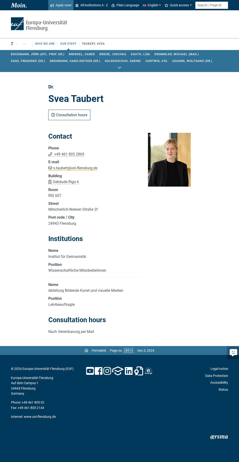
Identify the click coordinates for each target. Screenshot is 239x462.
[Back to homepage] (39, 24)
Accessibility (219, 382)
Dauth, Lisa (140, 54)
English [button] (153, 5)
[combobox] (211, 5)
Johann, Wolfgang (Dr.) (192, 61)
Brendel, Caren (82, 54)
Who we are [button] (45, 43)
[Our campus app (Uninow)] (117, 371)
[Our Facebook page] (98, 371)
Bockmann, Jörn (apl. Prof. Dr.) (37, 54)
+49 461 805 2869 (68, 154)
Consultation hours (71, 115)
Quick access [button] (179, 5)
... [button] (24, 43)
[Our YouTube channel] (90, 371)
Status (223, 389)
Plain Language (127, 5)
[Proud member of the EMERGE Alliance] (148, 371)
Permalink (99, 350)
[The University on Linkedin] (128, 371)
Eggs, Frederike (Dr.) (28, 61)
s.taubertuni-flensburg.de (75, 168)
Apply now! (64, 5)
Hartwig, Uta (156, 61)
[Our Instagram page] (107, 371)
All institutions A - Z (94, 5)
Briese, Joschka (112, 54)
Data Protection (216, 376)
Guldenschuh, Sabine (123, 61)
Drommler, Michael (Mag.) (177, 54)
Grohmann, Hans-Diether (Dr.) (75, 61)
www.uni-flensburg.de (40, 417)
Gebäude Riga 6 (66, 182)
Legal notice (219, 369)
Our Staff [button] (68, 43)
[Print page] (86, 350)
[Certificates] (138, 371)
